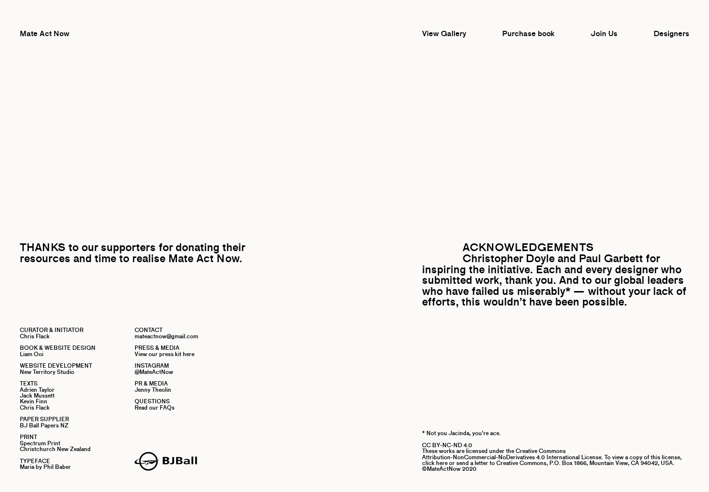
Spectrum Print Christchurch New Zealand (55, 445)
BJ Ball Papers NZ (44, 425)
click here (435, 462)
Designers (671, 33)
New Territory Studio (47, 371)
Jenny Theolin (153, 389)
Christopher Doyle (509, 258)
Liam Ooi (31, 354)
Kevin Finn (33, 401)
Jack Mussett (37, 395)
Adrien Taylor (37, 389)
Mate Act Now (44, 33)
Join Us (604, 33)
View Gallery (444, 33)
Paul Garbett (611, 258)
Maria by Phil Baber (45, 466)
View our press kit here (164, 354)
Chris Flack (35, 336)
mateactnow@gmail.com (166, 336)
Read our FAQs (155, 407)
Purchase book (528, 33)
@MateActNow (154, 371)
